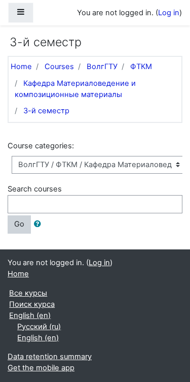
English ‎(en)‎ (30, 315)
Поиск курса (32, 304)
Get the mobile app (41, 367)
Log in (168, 12)
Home (21, 66)
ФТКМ (141, 66)
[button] (39, 224)
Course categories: (41, 145)
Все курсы (28, 293)
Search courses (35, 189)
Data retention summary (50, 356)
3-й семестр (46, 110)
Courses (59, 66)
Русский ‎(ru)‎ (39, 326)
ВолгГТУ (102, 66)
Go (19, 224)
